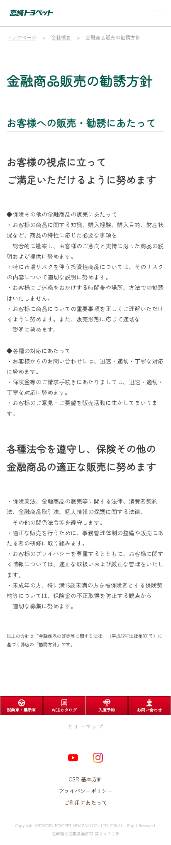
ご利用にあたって (85, 802)
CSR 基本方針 (86, 779)
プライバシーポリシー (85, 790)
